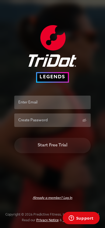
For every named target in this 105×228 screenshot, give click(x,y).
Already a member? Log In (52, 198)
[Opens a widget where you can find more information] (81, 218)
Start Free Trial (52, 145)
